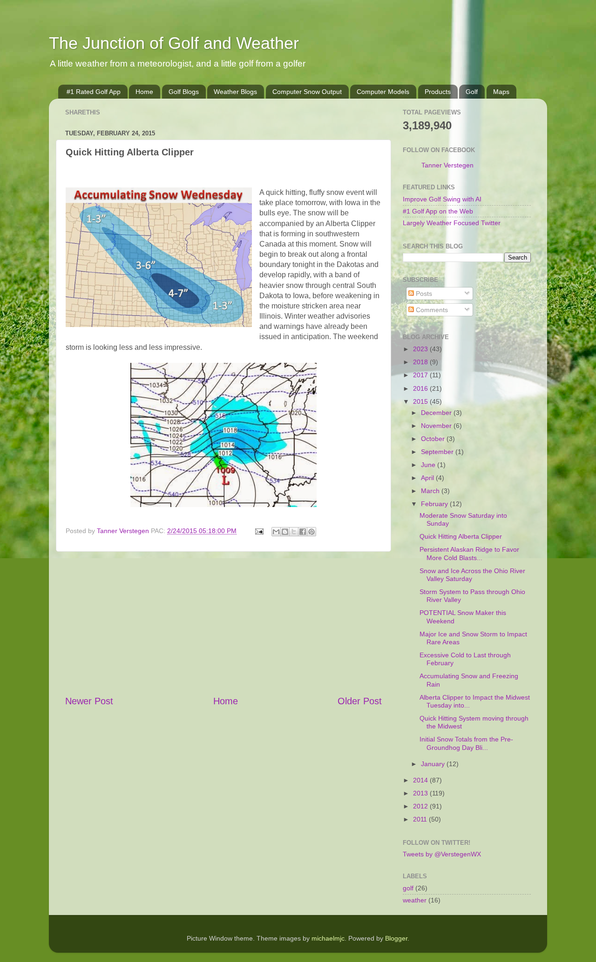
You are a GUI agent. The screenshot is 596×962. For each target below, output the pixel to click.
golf (408, 888)
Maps (501, 91)
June (429, 464)
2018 (421, 362)
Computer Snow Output (307, 91)
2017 (421, 375)
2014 (421, 780)
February (435, 504)
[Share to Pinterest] (311, 531)
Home (144, 91)
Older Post (360, 701)
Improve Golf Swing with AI (442, 199)
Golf (472, 91)
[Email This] (276, 531)
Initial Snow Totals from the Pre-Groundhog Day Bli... (466, 743)
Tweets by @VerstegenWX (442, 854)
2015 (421, 401)
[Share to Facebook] (302, 531)
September (438, 451)
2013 (421, 793)
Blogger (396, 938)
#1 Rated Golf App (94, 91)
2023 (421, 349)
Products (438, 91)
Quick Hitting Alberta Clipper (461, 536)
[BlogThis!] (285, 531)
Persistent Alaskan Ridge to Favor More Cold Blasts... (469, 553)
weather (415, 900)
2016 (421, 388)
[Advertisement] (223, 623)
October (434, 438)
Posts (423, 293)
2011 (421, 819)
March (431, 490)
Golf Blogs (184, 91)
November (437, 425)
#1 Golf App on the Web (438, 211)
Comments (431, 310)
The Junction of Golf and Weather (174, 43)
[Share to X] (293, 531)
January (434, 764)
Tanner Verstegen (447, 165)
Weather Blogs (235, 91)
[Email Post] (258, 530)
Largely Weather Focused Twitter (452, 223)
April (428, 477)
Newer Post (89, 701)
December (437, 412)
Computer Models (383, 91)
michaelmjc (328, 938)
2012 (421, 806)
